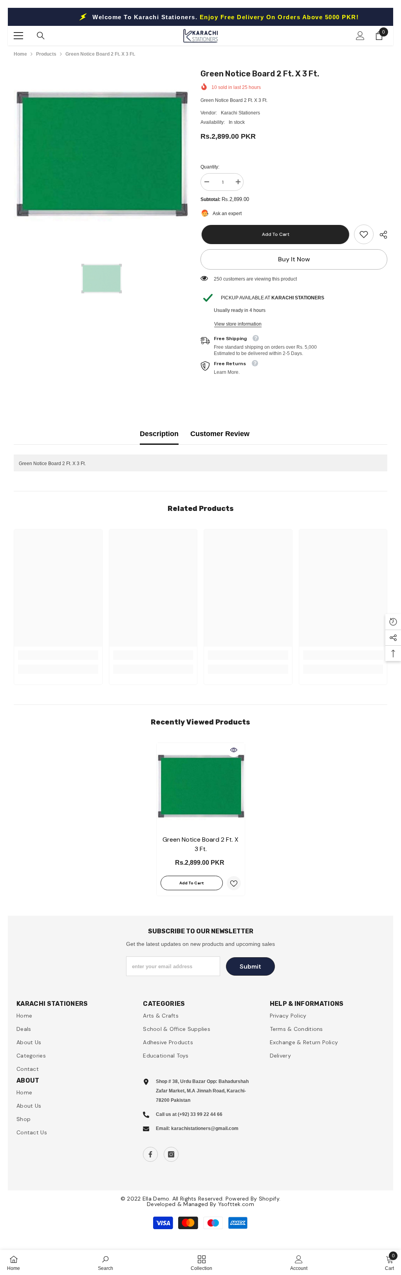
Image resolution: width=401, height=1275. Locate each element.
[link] (364, 234)
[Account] (360, 35)
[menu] (18, 35)
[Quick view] (234, 750)
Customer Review (219, 434)
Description (159, 434)
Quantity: (209, 167)
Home (20, 54)
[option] (101, 155)
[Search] (40, 35)
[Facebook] (150, 1154)
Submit (250, 966)
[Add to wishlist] (234, 883)
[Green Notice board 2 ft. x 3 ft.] (201, 787)
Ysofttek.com (236, 1204)
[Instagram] (171, 1154)
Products (46, 54)
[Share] (380, 234)
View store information (238, 324)
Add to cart (274, 234)
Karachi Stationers (240, 113)
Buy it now (294, 259)
